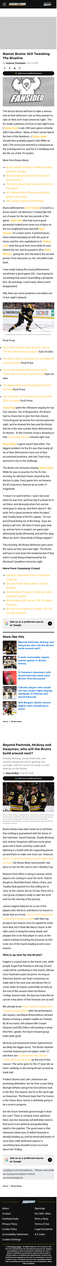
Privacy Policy (9, 1223)
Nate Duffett (12, 773)
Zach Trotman (32, 207)
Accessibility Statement (15, 1234)
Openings (40, 1208)
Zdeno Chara (46, 467)
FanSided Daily (10, 1218)
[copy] (20, 68)
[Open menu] (4, 4)
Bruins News (16, 721)
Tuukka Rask (11, 128)
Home (5, 721)
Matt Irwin (16, 220)
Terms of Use (42, 1223)
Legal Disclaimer (44, 1229)
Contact (6, 1213)
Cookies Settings (11, 1239)
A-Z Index (40, 1234)
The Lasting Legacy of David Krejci (25, 200)
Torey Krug (9, 407)
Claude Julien (39, 136)
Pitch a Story (41, 1218)
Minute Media (16, 1247)
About (5, 1208)
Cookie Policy (9, 1229)
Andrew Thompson (16, 63)
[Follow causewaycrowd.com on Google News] (50, 623)
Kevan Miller (10, 444)
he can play (18, 437)
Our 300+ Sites (43, 1213)
